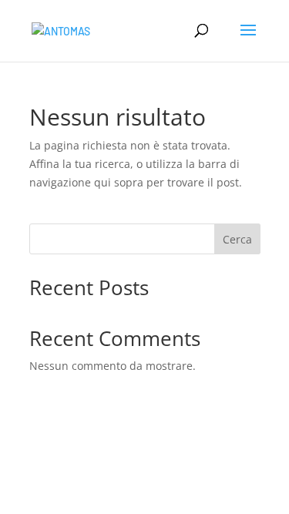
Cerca (237, 239)
